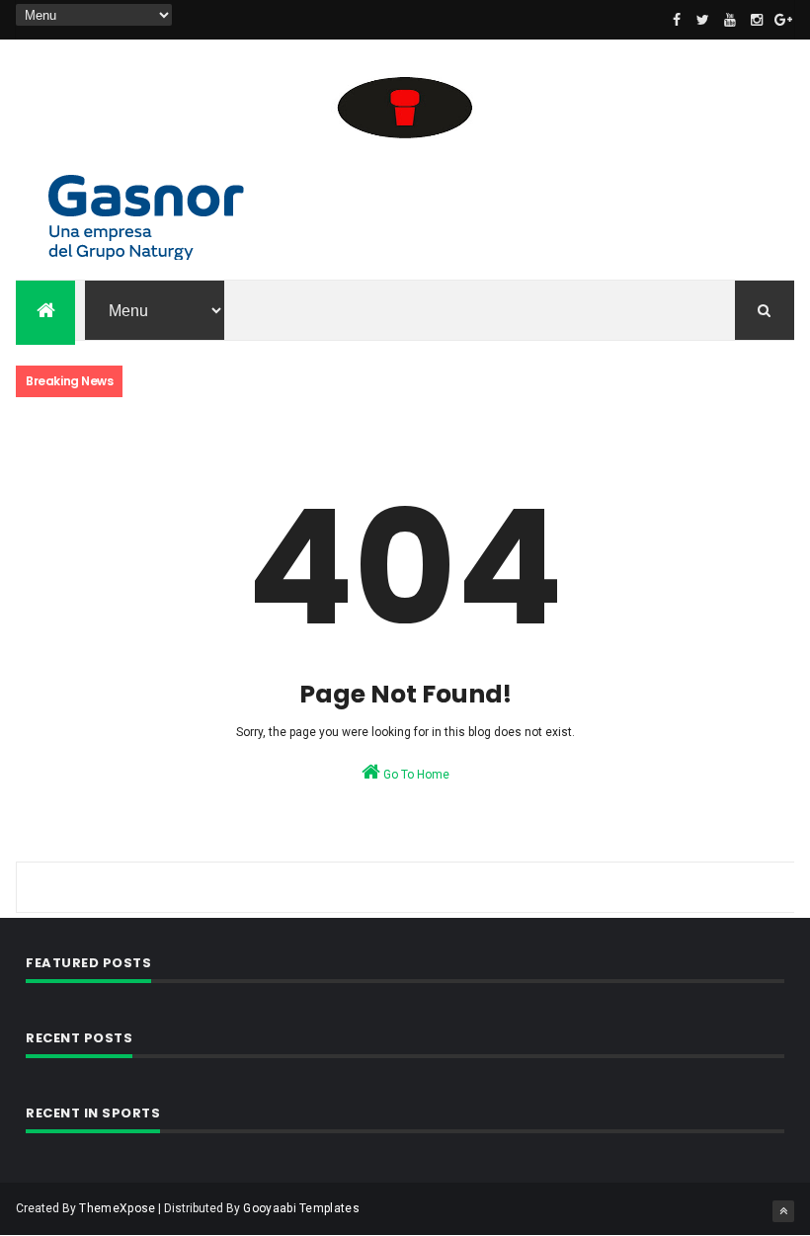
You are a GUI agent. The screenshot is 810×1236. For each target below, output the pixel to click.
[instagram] (757, 20)
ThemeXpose (117, 1208)
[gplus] (783, 20)
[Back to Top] (783, 1211)
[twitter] (703, 20)
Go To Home (414, 775)
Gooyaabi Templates (301, 1208)
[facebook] (677, 20)
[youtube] (730, 20)
